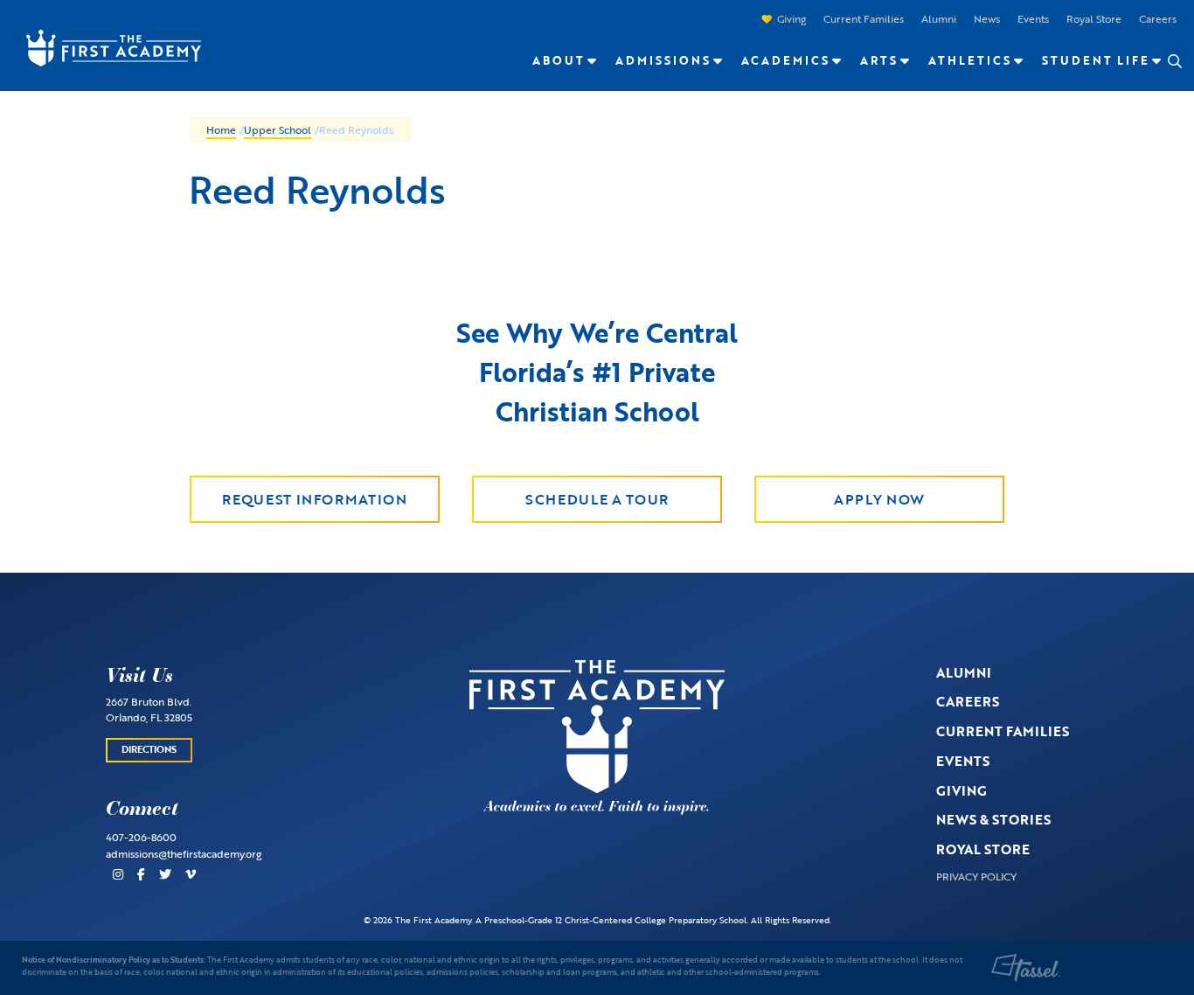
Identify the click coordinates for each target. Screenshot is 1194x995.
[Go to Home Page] (105, 46)
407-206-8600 (141, 837)
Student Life (1095, 60)
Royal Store (1093, 18)
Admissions (663, 60)
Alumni (938, 18)
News (987, 18)
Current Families (863, 18)
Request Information (314, 499)
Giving (791, 18)
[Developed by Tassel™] (1026, 968)
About (558, 60)
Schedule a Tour (597, 499)
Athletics (969, 60)
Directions (149, 749)
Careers (1158, 18)
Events (1033, 18)
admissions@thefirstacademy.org (183, 853)
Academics (785, 60)
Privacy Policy (976, 876)
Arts (879, 60)
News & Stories (993, 819)
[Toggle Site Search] (1174, 61)
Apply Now (879, 499)
